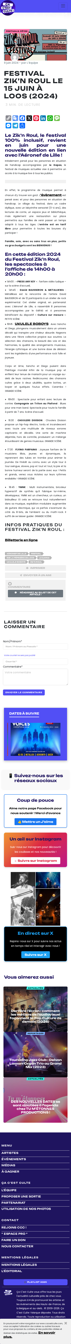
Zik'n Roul (36, 562)
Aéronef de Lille (16, 554)
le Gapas (44, 558)
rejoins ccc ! (14, 1227)
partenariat (13, 1202)
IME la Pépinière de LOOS (20, 558)
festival (36, 554)
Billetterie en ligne (21, 540)
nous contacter (17, 1246)
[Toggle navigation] (63, 6)
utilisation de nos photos (26, 1208)
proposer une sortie (21, 1196)
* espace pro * (14, 1233)
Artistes (9, 1153)
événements (13, 1159)
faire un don (13, 1240)
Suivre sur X (36, 955)
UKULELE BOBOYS (16, 562)
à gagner (10, 1171)
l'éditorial (11, 1271)
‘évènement (51, 195)
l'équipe (9, 1190)
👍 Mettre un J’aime (35, 821)
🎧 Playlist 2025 (35, 1282)
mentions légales (19, 1264)
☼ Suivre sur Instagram (35, 860)
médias (8, 1165)
